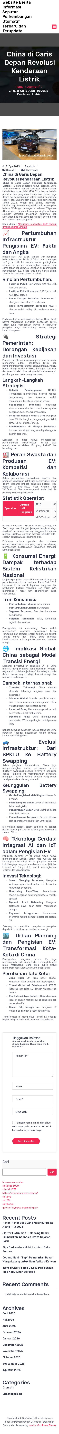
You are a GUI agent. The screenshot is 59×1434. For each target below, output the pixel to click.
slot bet (6, 1196)
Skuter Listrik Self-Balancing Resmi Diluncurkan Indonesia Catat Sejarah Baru (26, 1237)
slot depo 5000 (10, 1185)
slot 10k (6, 1200)
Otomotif (33, 87)
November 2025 (12, 1351)
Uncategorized (12, 1393)
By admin (30, 166)
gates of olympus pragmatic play (20, 1207)
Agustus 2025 (11, 1370)
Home (19, 87)
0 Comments (31, 170)
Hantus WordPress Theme (42, 1425)
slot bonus (7, 1204)
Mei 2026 (8, 1319)
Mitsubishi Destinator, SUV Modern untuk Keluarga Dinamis (29, 225)
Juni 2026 (8, 1313)
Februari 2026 (11, 1332)
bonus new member (12, 1182)
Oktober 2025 (11, 1357)
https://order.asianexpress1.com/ (20, 1193)
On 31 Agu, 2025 (11, 166)
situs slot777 (9, 1189)
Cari (5, 1162)
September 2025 (13, 1363)
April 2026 (9, 1326)
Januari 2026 (11, 1338)
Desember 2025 (12, 1344)
